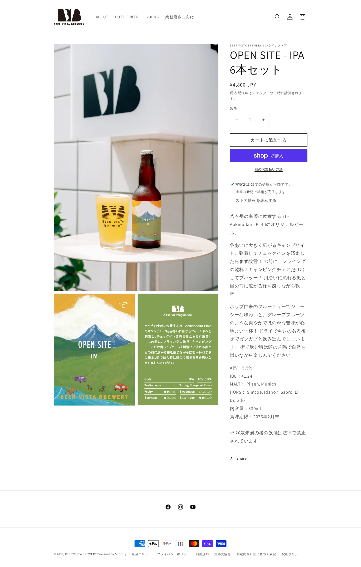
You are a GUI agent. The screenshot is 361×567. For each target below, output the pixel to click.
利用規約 (202, 554)
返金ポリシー (141, 554)
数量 (233, 108)
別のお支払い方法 (269, 169)
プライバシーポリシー (173, 554)
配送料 (243, 93)
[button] (277, 17)
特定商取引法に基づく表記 (256, 554)
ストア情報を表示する (256, 200)
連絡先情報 (222, 554)
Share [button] (241, 458)
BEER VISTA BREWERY (81, 554)
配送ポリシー (291, 554)
